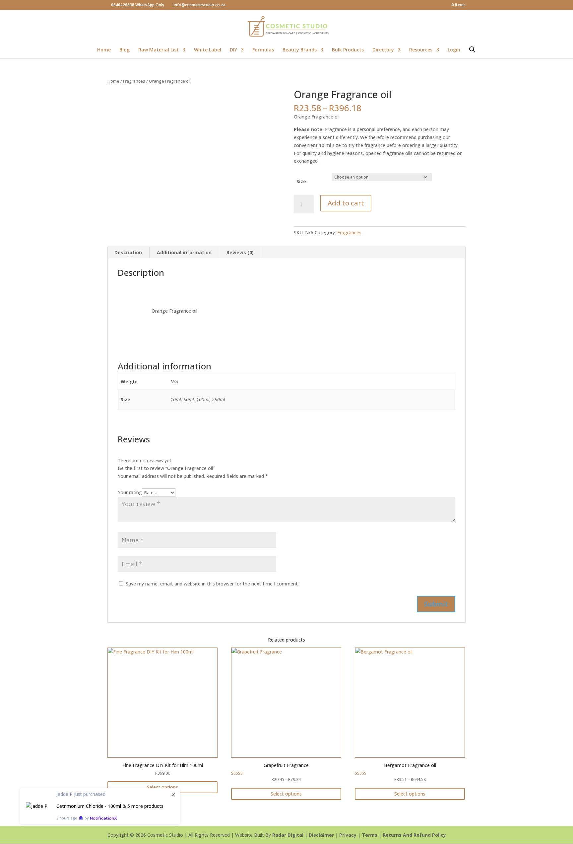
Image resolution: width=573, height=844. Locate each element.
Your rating (130, 492)
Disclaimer (321, 835)
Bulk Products (348, 50)
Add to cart (346, 202)
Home (104, 50)
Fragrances (134, 81)
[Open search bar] (472, 49)
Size (301, 181)
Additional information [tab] (184, 252)
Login (454, 50)
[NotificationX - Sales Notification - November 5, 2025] (100, 806)
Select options (162, 787)
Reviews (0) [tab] (240, 252)
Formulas (263, 50)
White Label (207, 50)
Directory (383, 50)
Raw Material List (158, 50)
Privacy (347, 835)
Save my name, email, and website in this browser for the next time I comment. (212, 583)
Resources (420, 50)
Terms (369, 835)
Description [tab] (128, 252)
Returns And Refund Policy (414, 835)
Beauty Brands (300, 50)
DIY (233, 50)
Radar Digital (287, 835)
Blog (124, 50)
